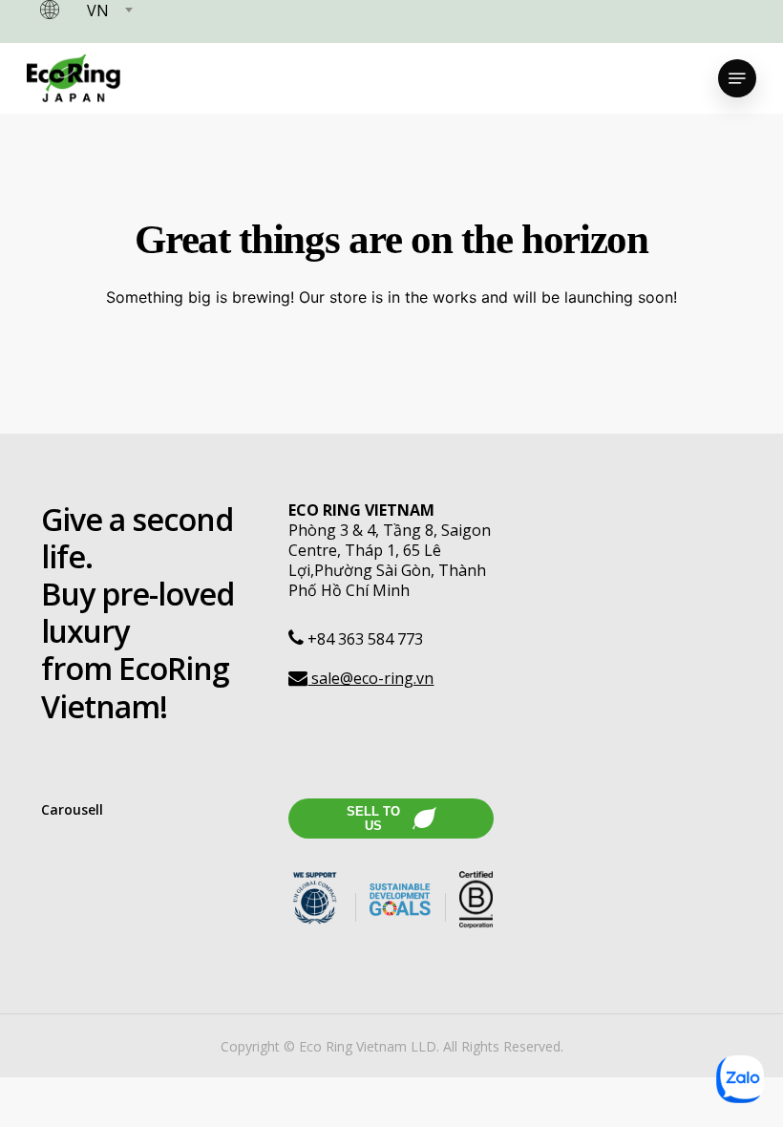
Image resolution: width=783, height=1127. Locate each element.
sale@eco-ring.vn (370, 678)
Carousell (72, 809)
